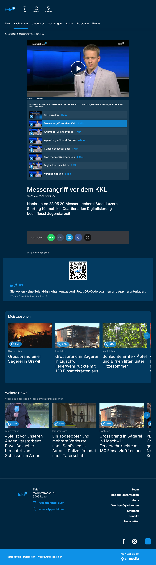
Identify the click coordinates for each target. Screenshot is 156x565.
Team (135, 489)
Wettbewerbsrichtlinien (49, 556)
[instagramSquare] (134, 541)
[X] (87, 237)
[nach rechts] (147, 335)
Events (96, 23)
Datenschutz (14, 556)
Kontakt (134, 516)
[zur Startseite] (10, 9)
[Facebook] (78, 237)
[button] (60, 237)
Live (7, 23)
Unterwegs (38, 23)
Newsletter (131, 521)
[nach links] (9, 335)
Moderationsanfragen (124, 494)
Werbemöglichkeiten (125, 505)
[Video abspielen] (78, 68)
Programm (82, 23)
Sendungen (55, 23)
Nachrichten (21, 23)
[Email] (69, 237)
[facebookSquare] (124, 541)
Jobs (135, 500)
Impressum (29, 556)
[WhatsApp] (51, 237)
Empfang (133, 510)
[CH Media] (130, 558)
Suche (69, 23)
